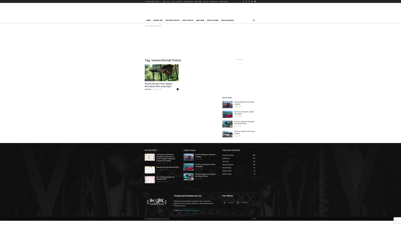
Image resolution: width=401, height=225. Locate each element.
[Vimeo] (252, 1)
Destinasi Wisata (149, 80)
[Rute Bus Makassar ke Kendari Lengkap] (227, 104)
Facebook (231, 202)
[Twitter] (249, 1)
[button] (253, 20)
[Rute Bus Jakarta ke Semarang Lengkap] (227, 134)
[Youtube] (255, 1)
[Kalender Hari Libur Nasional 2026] (150, 169)
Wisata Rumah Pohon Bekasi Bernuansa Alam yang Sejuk (159, 85)
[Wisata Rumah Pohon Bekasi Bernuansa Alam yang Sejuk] (162, 72)
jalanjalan (148, 89)
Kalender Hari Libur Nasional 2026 (167, 167)
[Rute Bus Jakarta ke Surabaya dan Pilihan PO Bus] (227, 124)
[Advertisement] (216, 11)
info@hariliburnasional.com (191, 210)
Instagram (244, 202)
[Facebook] (243, 1)
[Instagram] (246, 1)
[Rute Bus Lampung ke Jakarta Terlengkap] (227, 114)
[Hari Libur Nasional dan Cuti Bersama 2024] (150, 179)
